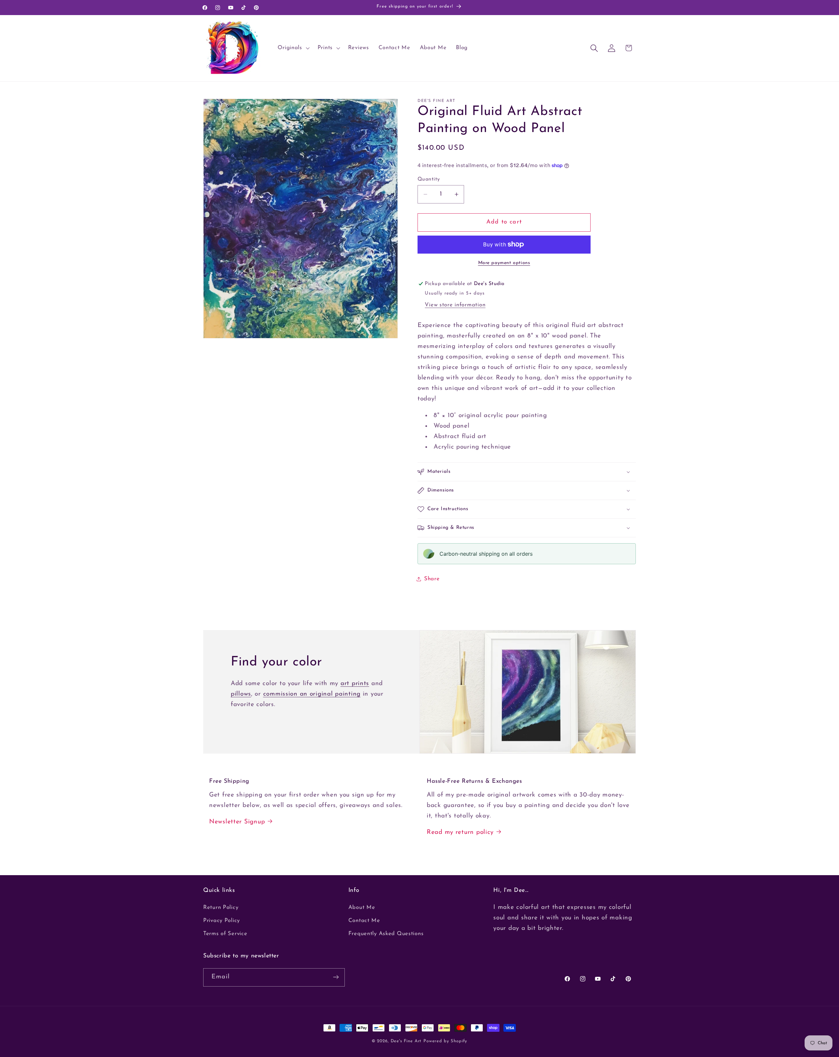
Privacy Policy (221, 921)
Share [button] (432, 579)
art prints (355, 684)
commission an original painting (312, 694)
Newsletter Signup (237, 822)
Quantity (429, 179)
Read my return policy (460, 832)
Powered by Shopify (445, 1041)
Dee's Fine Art (406, 1041)
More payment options (504, 262)
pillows (241, 694)
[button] (293, 48)
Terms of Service (225, 934)
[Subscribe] (335, 977)
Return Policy (220, 908)
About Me (361, 908)
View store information (455, 305)
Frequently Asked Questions (386, 934)
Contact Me (364, 921)
